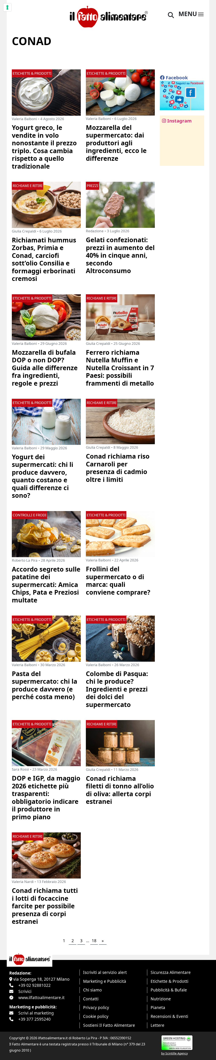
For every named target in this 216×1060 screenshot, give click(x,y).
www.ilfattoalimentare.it (41, 997)
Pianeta (158, 1007)
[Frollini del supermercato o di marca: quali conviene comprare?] (120, 533)
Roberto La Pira (25, 560)
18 (94, 940)
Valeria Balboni (24, 118)
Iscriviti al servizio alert (105, 972)
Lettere (157, 1025)
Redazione (95, 230)
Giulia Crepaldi (24, 231)
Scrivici (24, 991)
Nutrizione (161, 999)
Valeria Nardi (23, 881)
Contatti (91, 999)
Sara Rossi (20, 769)
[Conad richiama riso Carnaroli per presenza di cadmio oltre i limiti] (120, 421)
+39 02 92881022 (34, 985)
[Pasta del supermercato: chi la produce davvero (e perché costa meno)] (46, 638)
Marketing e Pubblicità (104, 981)
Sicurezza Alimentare (171, 972)
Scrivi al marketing (36, 1013)
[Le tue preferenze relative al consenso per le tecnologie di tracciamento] (7, 7)
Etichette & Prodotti (169, 981)
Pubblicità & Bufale (169, 990)
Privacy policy (96, 1007)
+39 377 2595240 (34, 1019)
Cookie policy (95, 1016)
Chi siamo (92, 990)
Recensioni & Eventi (169, 1016)
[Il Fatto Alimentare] (108, 16)
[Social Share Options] (166, 160)
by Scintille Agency (174, 1053)
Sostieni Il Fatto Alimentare (109, 1025)
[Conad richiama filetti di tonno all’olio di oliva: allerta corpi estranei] (120, 743)
